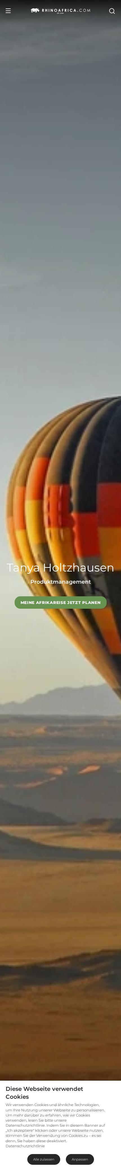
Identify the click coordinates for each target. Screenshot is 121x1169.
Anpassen (80, 1159)
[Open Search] (111, 10)
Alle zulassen (43, 1159)
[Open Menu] (8, 10)
